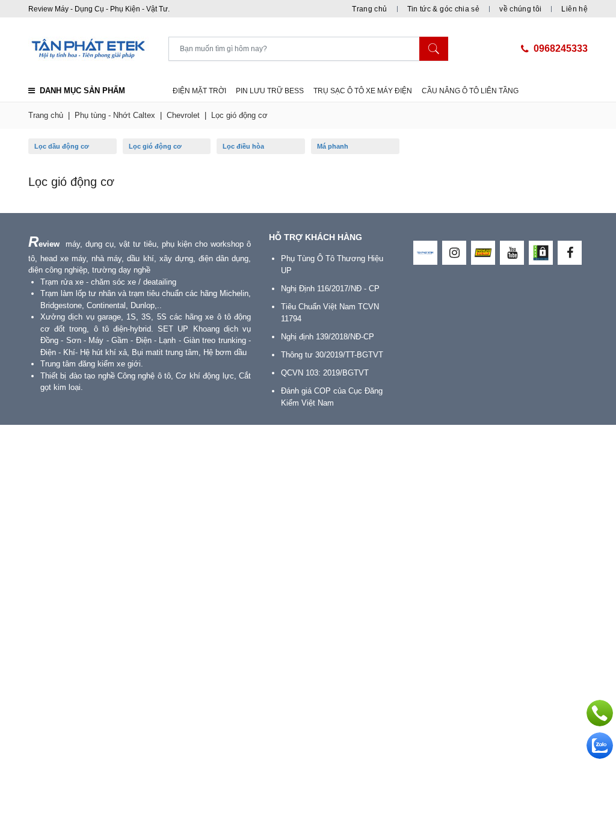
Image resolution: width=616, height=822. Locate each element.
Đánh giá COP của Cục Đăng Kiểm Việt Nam (332, 396)
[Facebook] (570, 253)
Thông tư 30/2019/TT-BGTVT (332, 354)
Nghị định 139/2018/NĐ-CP (327, 336)
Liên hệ (574, 9)
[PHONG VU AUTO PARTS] (483, 253)
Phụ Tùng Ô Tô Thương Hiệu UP (332, 264)
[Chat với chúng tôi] (600, 745)
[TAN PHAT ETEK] (425, 253)
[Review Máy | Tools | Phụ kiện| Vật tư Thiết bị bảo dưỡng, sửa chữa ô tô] (98, 48)
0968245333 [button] (561, 48)
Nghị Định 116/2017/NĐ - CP (330, 288)
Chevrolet (183, 115)
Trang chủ (369, 9)
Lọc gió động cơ (239, 115)
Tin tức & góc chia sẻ (443, 9)
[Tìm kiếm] (433, 49)
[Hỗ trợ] (600, 713)
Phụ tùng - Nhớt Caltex (115, 115)
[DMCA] (541, 253)
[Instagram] (454, 253)
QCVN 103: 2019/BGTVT (325, 372)
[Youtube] (512, 253)
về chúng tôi (520, 9)
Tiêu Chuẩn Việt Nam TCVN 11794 (330, 312)
